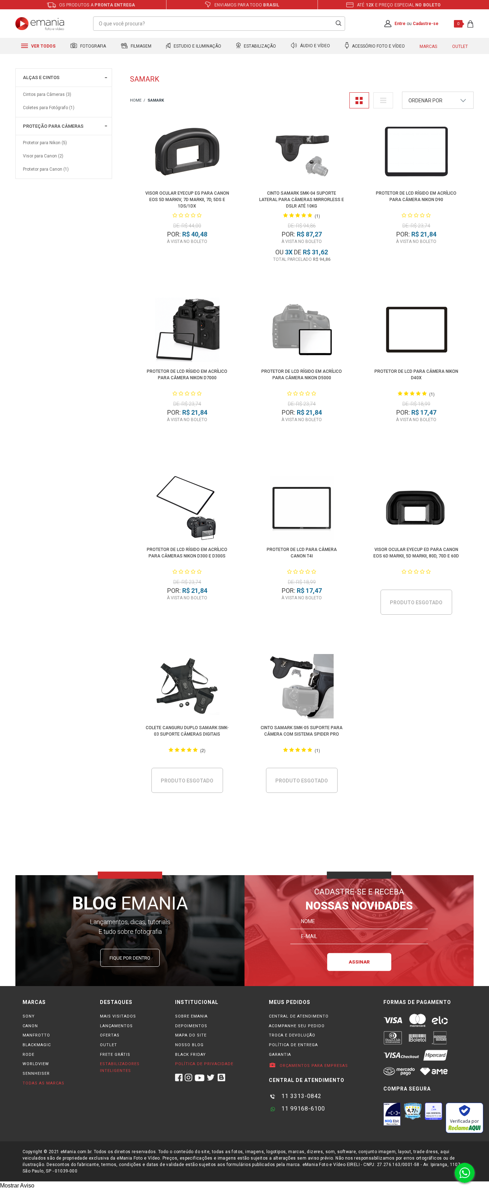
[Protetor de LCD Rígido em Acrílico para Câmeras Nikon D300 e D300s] (187, 509)
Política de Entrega (293, 1045)
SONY (29, 1016)
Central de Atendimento (299, 1016)
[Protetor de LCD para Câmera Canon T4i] (302, 509)
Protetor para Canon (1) (46, 169)
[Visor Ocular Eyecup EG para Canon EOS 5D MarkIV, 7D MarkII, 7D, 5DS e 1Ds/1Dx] (187, 153)
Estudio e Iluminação (197, 46)
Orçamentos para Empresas (313, 1065)
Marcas (428, 46)
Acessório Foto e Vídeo (378, 46)
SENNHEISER (36, 1073)
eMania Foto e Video (135, 101)
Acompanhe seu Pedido (297, 1026)
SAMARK (155, 100)
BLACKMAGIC (37, 1045)
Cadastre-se (426, 23)
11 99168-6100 (302, 1108)
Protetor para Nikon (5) (45, 142)
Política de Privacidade (204, 1064)
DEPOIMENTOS (191, 1026)
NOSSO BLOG (189, 1045)
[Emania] (39, 23)
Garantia (280, 1054)
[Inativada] (392, 1114)
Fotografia (92, 46)
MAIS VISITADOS (118, 1016)
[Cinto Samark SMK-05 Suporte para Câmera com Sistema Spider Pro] (302, 687)
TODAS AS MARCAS (43, 1083)
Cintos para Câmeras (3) (47, 94)
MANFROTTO (36, 1035)
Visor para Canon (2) (43, 155)
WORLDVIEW (36, 1064)
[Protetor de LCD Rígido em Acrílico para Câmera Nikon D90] (416, 153)
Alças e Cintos (41, 77)
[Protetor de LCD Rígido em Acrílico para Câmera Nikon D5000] (302, 331)
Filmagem (140, 46)
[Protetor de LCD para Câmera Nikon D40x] (416, 331)
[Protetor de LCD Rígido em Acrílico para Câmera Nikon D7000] (187, 331)
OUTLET (108, 1045)
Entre (400, 23)
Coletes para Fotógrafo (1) (48, 107)
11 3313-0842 (300, 1096)
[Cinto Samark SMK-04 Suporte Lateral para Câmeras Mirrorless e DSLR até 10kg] (302, 153)
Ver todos (42, 46)
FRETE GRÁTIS (115, 1054)
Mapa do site (191, 1035)
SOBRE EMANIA (191, 1016)
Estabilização (259, 46)
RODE (28, 1054)
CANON (30, 1026)
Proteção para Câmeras (53, 126)
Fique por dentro (130, 958)
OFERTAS (110, 1035)
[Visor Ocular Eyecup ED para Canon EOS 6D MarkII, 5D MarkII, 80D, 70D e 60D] (416, 509)
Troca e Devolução (292, 1035)
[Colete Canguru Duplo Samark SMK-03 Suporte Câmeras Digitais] (187, 687)
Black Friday (190, 1054)
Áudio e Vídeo (314, 46)
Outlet (460, 46)
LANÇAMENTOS (116, 1026)
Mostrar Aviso (17, 1185)
